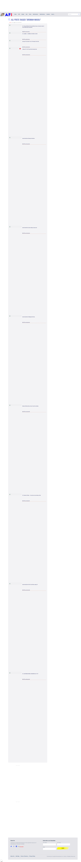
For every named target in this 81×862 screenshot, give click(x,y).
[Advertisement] (16, 784)
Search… (53, 14)
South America (42, 14)
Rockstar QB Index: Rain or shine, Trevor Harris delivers (30, 406)
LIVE (19, 14)
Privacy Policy (32, 856)
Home (15, 14)
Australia (48, 14)
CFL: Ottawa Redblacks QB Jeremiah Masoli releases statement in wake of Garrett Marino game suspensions (33, 26)
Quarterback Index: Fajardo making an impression (29, 227)
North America (35, 14)
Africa (30, 14)
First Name (45, 842)
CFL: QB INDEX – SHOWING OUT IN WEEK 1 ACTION (29, 33)
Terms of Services (24, 856)
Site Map (17, 856)
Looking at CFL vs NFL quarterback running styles (29, 49)
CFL (24, 39)
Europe (23, 14)
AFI (24, 31)
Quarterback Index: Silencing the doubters (28, 138)
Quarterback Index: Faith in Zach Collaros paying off (30, 584)
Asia (26, 14)
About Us (12, 856)
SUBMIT (62, 848)
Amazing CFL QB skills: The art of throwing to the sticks (30, 41)
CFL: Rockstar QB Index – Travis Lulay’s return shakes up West (31, 495)
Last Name (59, 842)
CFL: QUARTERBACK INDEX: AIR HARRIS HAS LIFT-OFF (30, 673)
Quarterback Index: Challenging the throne (28, 316)
